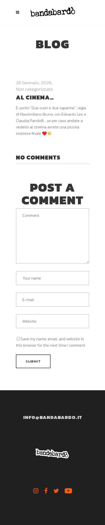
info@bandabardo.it (52, 417)
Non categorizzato (34, 89)
